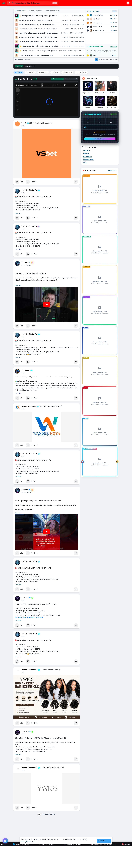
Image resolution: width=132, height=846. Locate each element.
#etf (41, 617)
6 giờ (22, 564)
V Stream (25, 262)
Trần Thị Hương (98, 15)
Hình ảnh (44, 72)
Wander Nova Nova (28, 406)
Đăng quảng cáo (112, 170)
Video (56, 72)
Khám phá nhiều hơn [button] (28, 842)
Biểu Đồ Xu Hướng (57, 79)
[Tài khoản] (128, 3)
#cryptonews (30, 617)
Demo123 (96, 55)
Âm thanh (68, 72)
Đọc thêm (18, 213)
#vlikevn (86, 153)
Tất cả (19, 72)
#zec (37, 617)
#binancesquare (20, 617)
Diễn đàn (28, 59)
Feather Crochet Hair (29, 670)
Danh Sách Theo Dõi (71, 79)
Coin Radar (25, 370)
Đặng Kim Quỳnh (98, 30)
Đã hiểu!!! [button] (101, 840)
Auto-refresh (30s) (103, 59)
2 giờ (22, 229)
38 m (22, 193)
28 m (22, 125)
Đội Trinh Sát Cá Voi (29, 190)
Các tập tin (82, 72)
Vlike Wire (25, 597)
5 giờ (22, 456)
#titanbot (86, 150)
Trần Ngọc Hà (97, 23)
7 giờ (22, 636)
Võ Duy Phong (97, 26)
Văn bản (31, 72)
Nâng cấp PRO (99, 138)
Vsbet (23, 123)
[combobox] (32, 3)
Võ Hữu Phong (97, 19)
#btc (84, 162)
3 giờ (22, 337)
